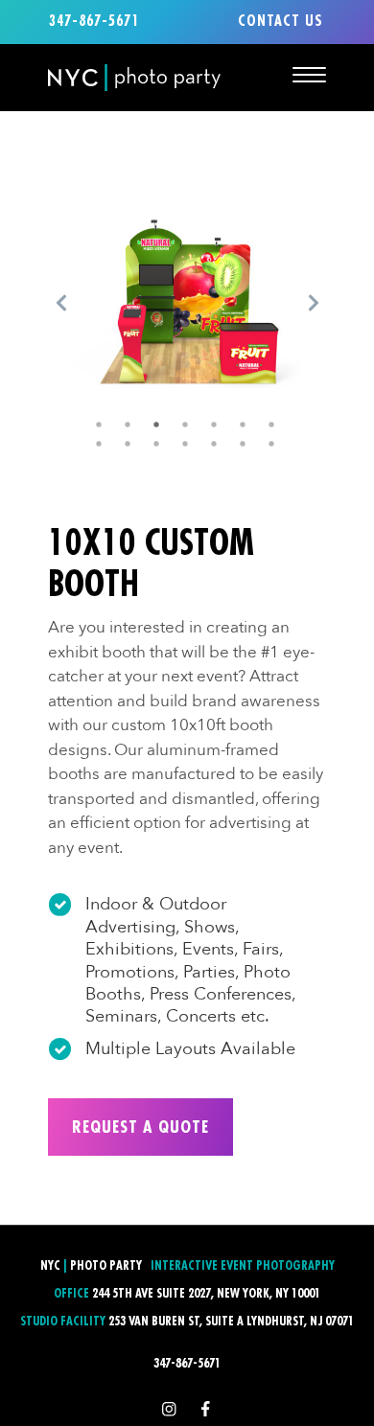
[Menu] (309, 74)
